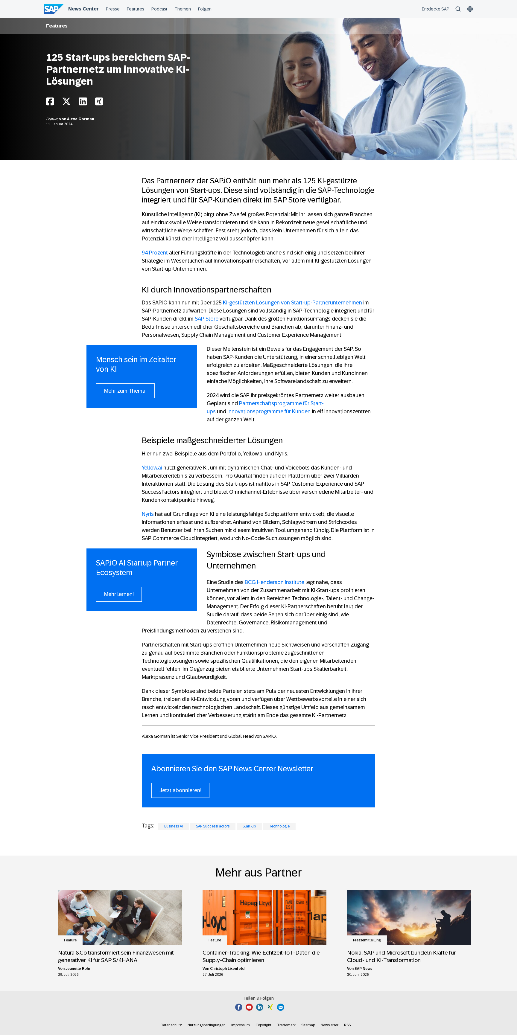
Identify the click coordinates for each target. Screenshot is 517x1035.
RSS (347, 1025)
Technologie (279, 826)
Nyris (148, 514)
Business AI (173, 826)
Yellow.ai (152, 468)
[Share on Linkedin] (83, 103)
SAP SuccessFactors (212, 826)
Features (57, 25)
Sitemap (308, 1025)
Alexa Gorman (80, 119)
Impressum (240, 1025)
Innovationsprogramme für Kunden (269, 411)
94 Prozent (155, 253)
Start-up (249, 826)
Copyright (263, 1025)
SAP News (363, 969)
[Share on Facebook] (50, 103)
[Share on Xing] (99, 103)
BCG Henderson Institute (274, 582)
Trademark (286, 1025)
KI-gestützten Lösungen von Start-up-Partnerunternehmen (292, 303)
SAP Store (206, 319)
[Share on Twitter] (66, 103)
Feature (52, 119)
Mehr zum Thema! (125, 391)
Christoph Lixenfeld (227, 969)
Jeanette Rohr (78, 969)
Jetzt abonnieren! (180, 790)
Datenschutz (171, 1025)
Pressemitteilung (367, 940)
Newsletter (329, 1025)
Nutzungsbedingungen (207, 1025)
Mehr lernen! (119, 594)
